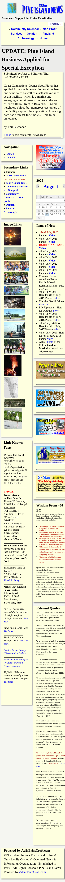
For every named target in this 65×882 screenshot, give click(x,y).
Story (56, 310)
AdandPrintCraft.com (32, 872)
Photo (50, 341)
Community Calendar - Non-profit (14, 197)
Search (10, 153)
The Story (8, 631)
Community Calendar (25, 29)
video (56, 298)
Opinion (31, 33)
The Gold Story (11, 580)
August (51, 186)
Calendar (11, 157)
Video (52, 266)
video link (44, 304)
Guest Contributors (15, 175)
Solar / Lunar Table (16, 183)
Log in (7, 134)
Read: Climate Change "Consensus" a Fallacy (15, 650)
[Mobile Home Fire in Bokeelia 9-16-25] (12, 244)
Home (43, 38)
